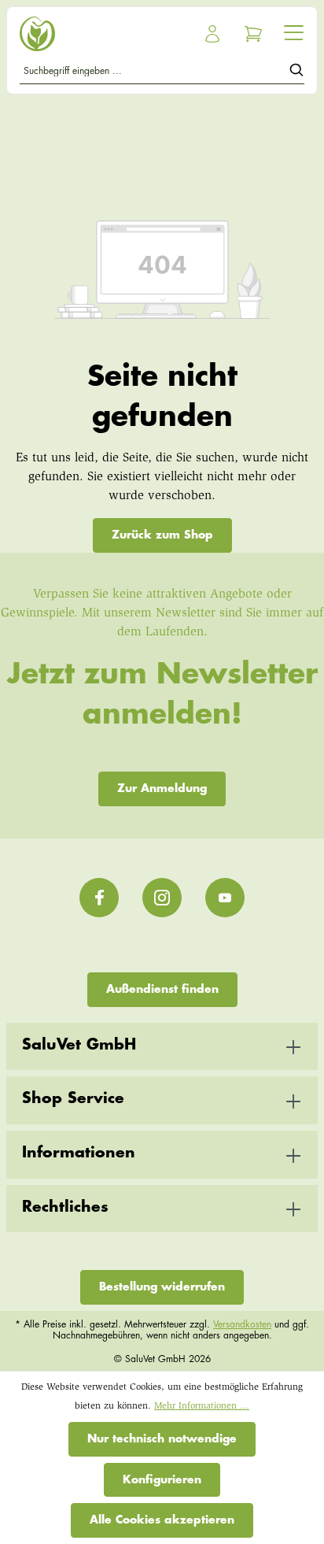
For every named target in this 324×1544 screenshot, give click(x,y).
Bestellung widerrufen (162, 1286)
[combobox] (154, 72)
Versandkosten (242, 1324)
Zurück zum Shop (162, 534)
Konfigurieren (162, 1479)
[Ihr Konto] (212, 34)
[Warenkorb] (253, 34)
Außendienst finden (162, 988)
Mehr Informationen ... (201, 1406)
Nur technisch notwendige (162, 1438)
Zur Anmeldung (162, 788)
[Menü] (293, 32)
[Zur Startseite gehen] (88, 34)
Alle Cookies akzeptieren (162, 1519)
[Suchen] (296, 72)
